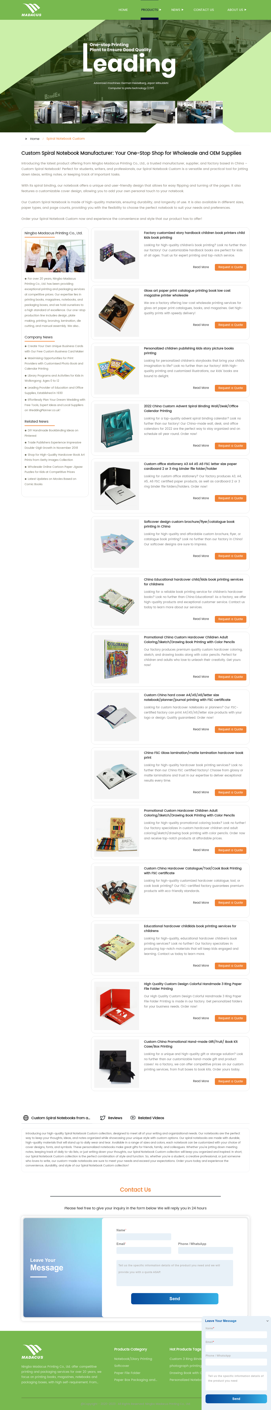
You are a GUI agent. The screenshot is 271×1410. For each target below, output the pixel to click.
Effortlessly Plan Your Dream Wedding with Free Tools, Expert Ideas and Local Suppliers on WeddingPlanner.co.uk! (55, 405)
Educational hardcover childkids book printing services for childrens (190, 929)
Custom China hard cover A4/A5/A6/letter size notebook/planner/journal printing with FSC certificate (187, 697)
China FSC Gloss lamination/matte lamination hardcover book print (193, 755)
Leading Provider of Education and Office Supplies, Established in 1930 (54, 390)
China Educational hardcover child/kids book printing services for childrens (193, 582)
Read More (201, 267)
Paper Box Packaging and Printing (134, 1380)
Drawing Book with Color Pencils (189, 1373)
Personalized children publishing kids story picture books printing (189, 351)
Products (149, 9)
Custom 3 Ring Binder (187, 1359)
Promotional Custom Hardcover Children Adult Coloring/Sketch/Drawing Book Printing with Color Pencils (189, 813)
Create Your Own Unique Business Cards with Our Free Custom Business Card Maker (54, 349)
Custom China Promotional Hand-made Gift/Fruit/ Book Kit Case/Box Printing (191, 1044)
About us (235, 9)
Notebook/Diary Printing (133, 1359)
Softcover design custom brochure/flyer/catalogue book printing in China (189, 524)
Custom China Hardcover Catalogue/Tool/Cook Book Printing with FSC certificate (193, 871)
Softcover (121, 1366)
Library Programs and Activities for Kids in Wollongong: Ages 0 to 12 (54, 378)
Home (123, 9)
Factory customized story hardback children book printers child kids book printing (194, 235)
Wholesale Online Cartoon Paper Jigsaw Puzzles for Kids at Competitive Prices (54, 469)
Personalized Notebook (188, 1380)
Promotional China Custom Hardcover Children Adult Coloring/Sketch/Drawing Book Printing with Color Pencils (189, 640)
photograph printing (186, 1366)
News (175, 9)
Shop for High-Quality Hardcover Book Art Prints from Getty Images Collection (55, 457)
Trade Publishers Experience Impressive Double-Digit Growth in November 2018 (53, 445)
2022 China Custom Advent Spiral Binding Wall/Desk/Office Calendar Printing (191, 409)
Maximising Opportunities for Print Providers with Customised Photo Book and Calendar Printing (54, 363)
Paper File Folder (127, 1373)
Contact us (204, 9)
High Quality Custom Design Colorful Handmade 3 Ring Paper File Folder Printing (193, 986)
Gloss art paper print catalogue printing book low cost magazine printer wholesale (187, 293)
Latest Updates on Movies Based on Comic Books (50, 482)
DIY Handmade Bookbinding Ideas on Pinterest (51, 433)
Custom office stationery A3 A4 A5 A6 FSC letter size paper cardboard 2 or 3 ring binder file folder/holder (190, 466)
